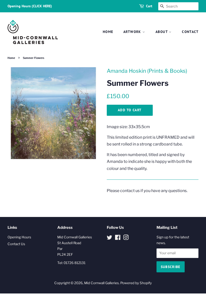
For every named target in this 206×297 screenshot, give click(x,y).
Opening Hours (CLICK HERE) (30, 6)
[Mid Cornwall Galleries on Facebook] (118, 238)
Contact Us (16, 244)
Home (108, 31)
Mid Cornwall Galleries (101, 283)
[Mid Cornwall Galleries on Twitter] (109, 238)
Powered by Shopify (136, 283)
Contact (190, 31)
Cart (149, 6)
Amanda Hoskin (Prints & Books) (147, 71)
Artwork (132, 31)
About (162, 31)
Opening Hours (19, 237)
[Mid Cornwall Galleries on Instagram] (126, 238)
